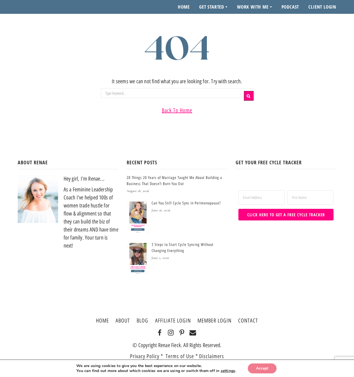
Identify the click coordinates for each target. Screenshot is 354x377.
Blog (142, 320)
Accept (262, 368)
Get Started (211, 7)
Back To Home (177, 110)
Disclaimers (211, 356)
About (123, 320)
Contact (248, 320)
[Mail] (193, 333)
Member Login (214, 320)
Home (184, 7)
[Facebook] (160, 333)
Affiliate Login (173, 320)
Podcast (290, 7)
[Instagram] (171, 333)
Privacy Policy (144, 356)
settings (228, 370)
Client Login (322, 7)
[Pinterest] (182, 333)
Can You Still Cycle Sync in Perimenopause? (186, 203)
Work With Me (253, 7)
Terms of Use (181, 356)
